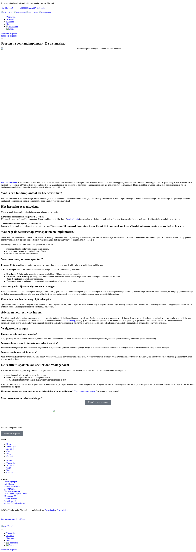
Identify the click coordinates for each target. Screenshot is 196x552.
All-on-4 (10, 449)
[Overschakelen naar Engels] (100, 29)
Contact (9, 456)
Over (8, 451)
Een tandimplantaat (9, 182)
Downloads (50, 510)
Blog (8, 454)
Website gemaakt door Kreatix (14, 519)
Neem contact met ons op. (85, 391)
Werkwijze (10, 446)
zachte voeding (69, 320)
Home (9, 444)
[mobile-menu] (2, 529)
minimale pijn (73, 219)
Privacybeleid (62, 510)
